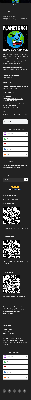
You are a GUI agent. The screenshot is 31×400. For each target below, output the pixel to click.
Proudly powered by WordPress (11, 396)
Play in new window (14, 114)
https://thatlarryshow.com (15, 99)
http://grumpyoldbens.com (11, 107)
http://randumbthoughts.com (16, 103)
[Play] (4, 112)
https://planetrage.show (10, 88)
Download (24, 114)
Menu (16, 5)
